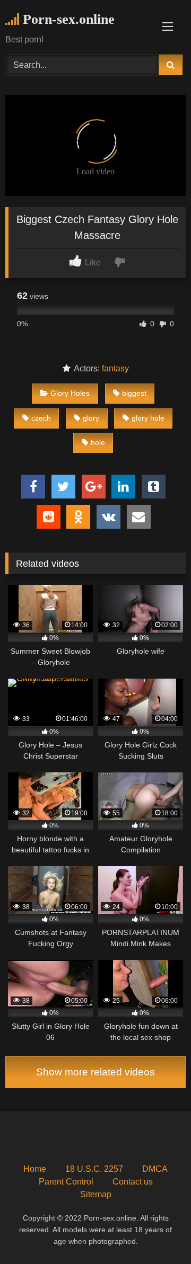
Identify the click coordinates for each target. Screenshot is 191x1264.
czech (41, 418)
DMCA (155, 1168)
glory (91, 418)
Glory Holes (70, 393)
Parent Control (66, 1181)
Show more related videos (95, 1072)
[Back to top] (158, 1232)
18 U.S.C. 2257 (94, 1168)
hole (98, 442)
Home (34, 1168)
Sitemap (95, 1194)
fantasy (115, 368)
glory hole (148, 418)
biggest (134, 393)
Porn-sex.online (67, 19)
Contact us (132, 1181)
